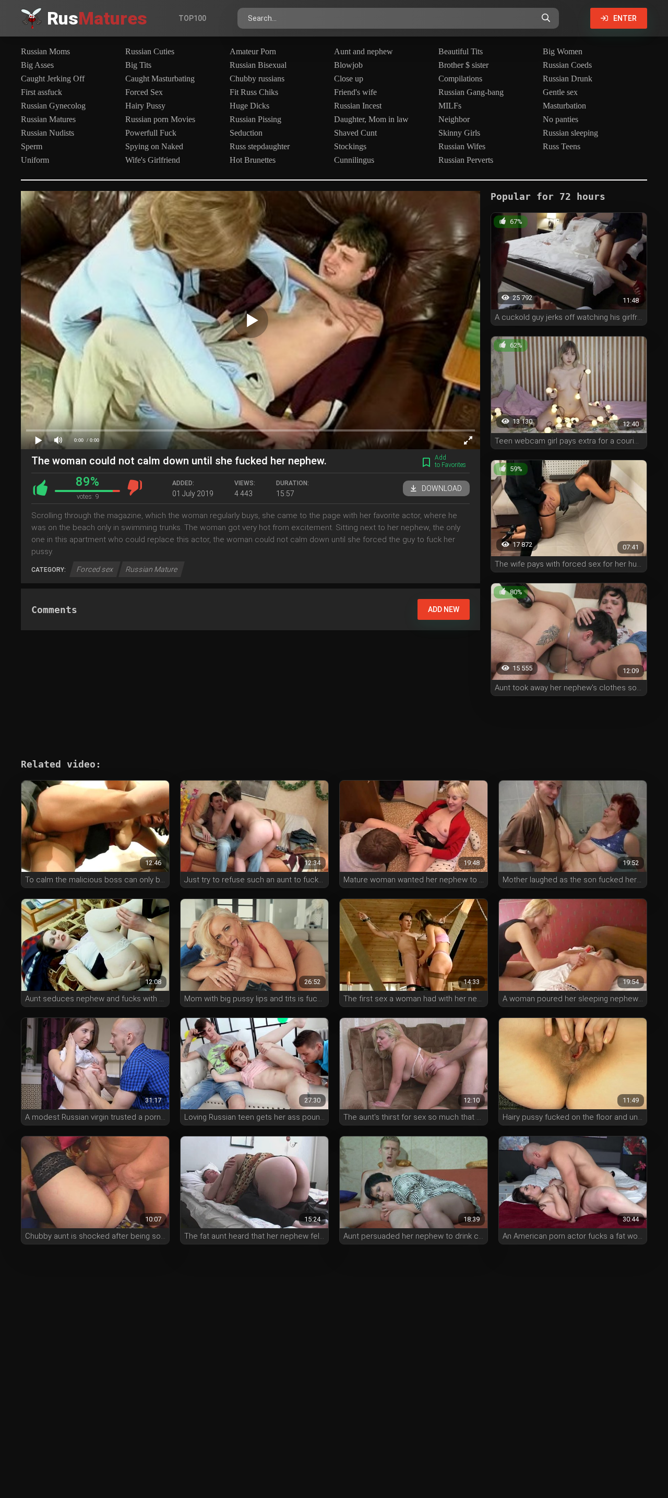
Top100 (192, 18)
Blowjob (348, 65)
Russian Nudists (47, 132)
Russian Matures (48, 119)
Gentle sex (560, 92)
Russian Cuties (149, 51)
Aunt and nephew (363, 51)
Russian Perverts (465, 159)
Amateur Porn (253, 51)
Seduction (246, 132)
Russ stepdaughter (260, 146)
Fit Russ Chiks (254, 92)
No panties (560, 119)
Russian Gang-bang (471, 92)
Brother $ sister (463, 65)
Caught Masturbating (160, 78)
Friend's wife (355, 92)
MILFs (449, 105)
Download (442, 488)
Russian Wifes (461, 146)
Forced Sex (144, 92)
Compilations (460, 78)
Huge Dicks (249, 105)
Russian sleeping (570, 132)
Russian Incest (357, 105)
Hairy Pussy (145, 105)
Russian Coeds (567, 65)
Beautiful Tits (460, 51)
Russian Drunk (567, 78)
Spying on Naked (154, 146)
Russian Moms (45, 51)
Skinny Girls (459, 132)
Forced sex (95, 569)
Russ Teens (561, 146)
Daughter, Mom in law (371, 119)
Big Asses (37, 65)
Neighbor (454, 119)
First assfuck (41, 92)
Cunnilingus (354, 159)
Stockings (350, 146)
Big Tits (138, 65)
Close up (348, 78)
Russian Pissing (255, 119)
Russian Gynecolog (53, 105)
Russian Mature (151, 569)
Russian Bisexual (258, 65)
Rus (97, 18)
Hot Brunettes (253, 159)
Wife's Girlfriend (152, 159)
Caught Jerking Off (53, 78)
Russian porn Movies (160, 119)
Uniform (35, 159)
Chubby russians (257, 78)
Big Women (562, 51)
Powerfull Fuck (150, 132)
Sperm (31, 146)
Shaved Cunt (355, 132)
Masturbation (564, 105)
